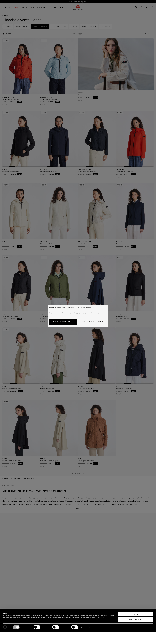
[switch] (37, 627)
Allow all (135, 614)
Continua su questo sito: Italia (92, 322)
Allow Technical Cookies (135, 619)
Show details (84, 627)
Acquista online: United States (63, 322)
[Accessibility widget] (5, 627)
